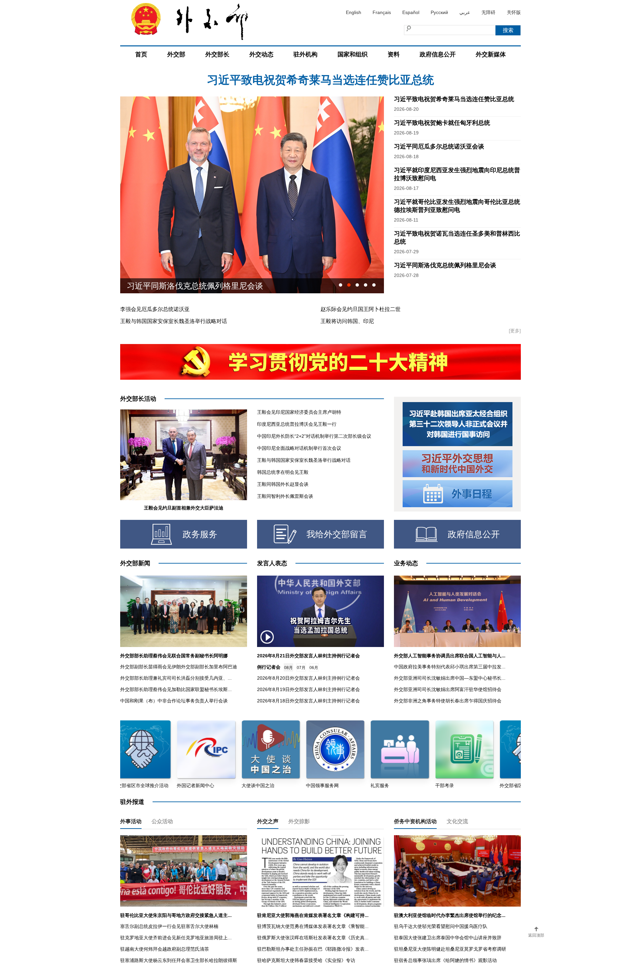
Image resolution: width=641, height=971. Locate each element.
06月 (313, 667)
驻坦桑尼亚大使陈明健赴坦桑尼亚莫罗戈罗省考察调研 (450, 949)
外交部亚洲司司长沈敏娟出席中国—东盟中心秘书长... (449, 678)
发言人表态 (272, 563)
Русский (439, 12)
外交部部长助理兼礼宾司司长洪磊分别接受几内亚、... (176, 678)
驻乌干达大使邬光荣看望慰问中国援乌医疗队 (440, 926)
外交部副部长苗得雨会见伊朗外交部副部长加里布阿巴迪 (178, 666)
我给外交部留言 (336, 534)
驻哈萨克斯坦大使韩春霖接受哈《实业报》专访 (306, 960)
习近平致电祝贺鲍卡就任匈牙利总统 (320, 79)
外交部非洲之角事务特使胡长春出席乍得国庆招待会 (447, 700)
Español (410, 12)
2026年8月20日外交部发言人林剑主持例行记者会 (308, 678)
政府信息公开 (438, 54)
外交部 (176, 54)
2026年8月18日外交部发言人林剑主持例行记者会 (308, 700)
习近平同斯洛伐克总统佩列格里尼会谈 (445, 265)
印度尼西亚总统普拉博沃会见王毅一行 (297, 424)
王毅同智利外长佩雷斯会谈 (285, 496)
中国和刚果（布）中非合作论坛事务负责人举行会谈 (174, 700)
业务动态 (406, 563)
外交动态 (261, 54)
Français (382, 12)
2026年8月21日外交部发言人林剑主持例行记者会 (308, 655)
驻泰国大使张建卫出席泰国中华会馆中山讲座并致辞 (447, 937)
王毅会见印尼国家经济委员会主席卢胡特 (299, 412)
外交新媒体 (491, 54)
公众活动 (162, 821)
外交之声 (267, 821)
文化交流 (457, 821)
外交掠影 (299, 821)
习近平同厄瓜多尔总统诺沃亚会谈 (439, 146)
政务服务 (200, 534)
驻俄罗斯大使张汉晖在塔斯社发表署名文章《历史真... (313, 937)
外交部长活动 (138, 398)
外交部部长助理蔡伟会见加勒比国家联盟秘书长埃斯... (176, 689)
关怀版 (514, 12)
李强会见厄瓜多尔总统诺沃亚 (155, 309)
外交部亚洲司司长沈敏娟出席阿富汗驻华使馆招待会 (447, 689)
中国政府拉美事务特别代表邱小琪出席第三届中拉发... (449, 666)
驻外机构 (305, 54)
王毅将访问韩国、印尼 (347, 321)
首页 (141, 54)
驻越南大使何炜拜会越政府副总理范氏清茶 (164, 949)
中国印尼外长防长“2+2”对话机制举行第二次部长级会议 (314, 436)
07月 (301, 667)
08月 (288, 667)
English (353, 12)
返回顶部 (536, 935)
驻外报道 (132, 801)
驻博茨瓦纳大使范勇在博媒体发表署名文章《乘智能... (313, 926)
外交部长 (217, 54)
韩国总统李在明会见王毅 (282, 472)
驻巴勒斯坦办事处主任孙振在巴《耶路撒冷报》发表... (313, 949)
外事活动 (131, 821)
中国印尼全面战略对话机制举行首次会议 (299, 448)
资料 (394, 54)
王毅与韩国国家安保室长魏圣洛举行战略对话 (173, 321)
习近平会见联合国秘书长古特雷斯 (187, 285)
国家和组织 (353, 54)
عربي (464, 12)
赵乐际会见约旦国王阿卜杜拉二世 (360, 309)
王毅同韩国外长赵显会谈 (282, 484)
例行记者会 (268, 667)
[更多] (515, 330)
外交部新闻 (135, 563)
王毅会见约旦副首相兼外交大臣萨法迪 (183, 508)
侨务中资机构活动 (415, 821)
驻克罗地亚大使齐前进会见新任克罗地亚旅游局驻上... (176, 937)
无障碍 (488, 12)
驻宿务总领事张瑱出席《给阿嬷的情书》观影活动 (445, 960)
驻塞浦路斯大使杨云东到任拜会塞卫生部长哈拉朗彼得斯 (178, 960)
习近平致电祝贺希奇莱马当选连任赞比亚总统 (454, 99)
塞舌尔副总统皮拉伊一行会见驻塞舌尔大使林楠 (169, 926)
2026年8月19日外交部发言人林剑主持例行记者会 (308, 689)
